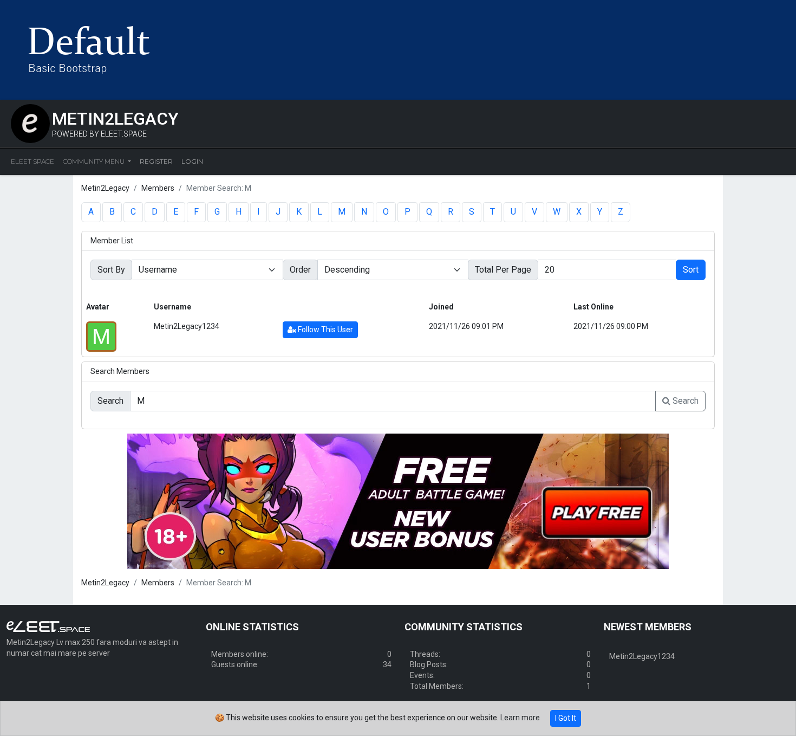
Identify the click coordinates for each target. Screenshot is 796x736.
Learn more (520, 717)
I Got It (565, 718)
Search (684, 401)
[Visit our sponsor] (398, 500)
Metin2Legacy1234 (186, 326)
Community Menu (94, 161)
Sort (691, 269)
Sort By (111, 269)
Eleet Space (32, 161)
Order (300, 269)
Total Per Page (503, 269)
